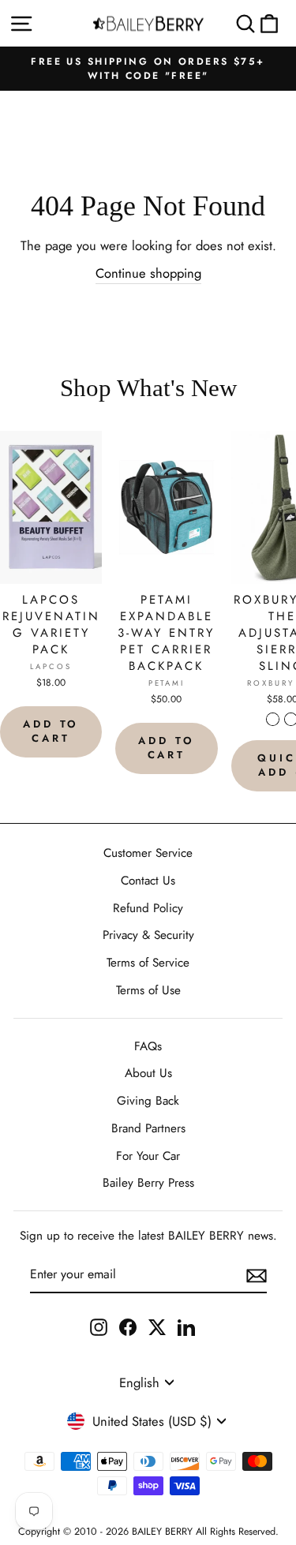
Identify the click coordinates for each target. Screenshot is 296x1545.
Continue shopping (148, 273)
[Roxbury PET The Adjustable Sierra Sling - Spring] (273, 719)
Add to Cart (51, 731)
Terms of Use (148, 990)
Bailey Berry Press (148, 1182)
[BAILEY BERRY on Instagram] (98, 1326)
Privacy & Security (148, 935)
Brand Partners (148, 1128)
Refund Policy (148, 908)
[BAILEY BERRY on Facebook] (128, 1326)
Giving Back (148, 1100)
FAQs (148, 1046)
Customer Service (148, 853)
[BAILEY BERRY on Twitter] (157, 1326)
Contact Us (148, 880)
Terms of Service (148, 962)
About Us (148, 1073)
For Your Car (148, 1156)
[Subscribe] (256, 1275)
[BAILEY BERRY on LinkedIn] (186, 1326)
